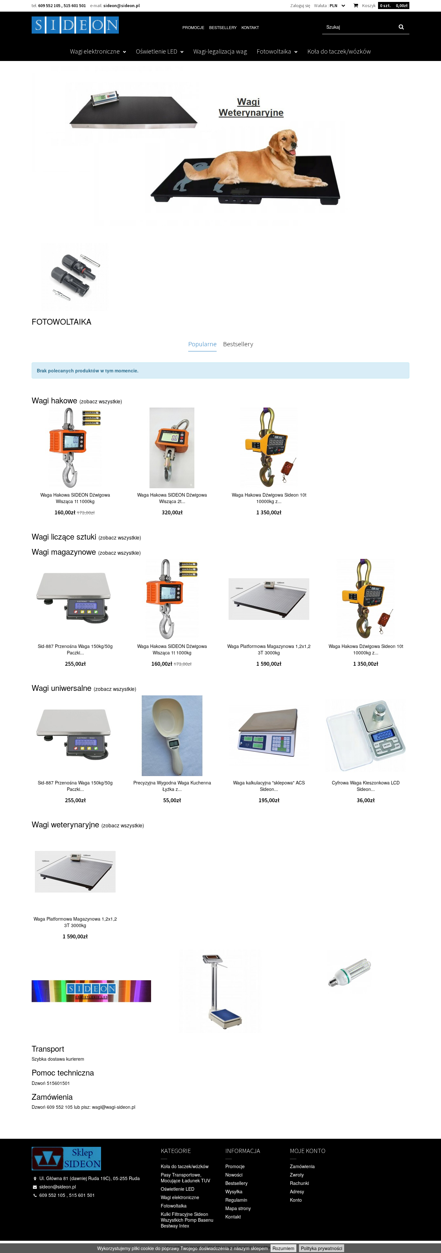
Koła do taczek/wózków (339, 51)
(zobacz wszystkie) (100, 401)
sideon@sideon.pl (121, 5)
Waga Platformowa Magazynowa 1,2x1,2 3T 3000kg (269, 649)
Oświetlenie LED (156, 51)
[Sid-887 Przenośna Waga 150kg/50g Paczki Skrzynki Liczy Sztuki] (75, 599)
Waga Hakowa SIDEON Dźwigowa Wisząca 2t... (172, 497)
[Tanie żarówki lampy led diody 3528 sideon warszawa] (349, 972)
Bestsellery (223, 27)
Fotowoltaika (274, 51)
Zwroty (297, 1174)
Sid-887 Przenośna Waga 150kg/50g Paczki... (75, 649)
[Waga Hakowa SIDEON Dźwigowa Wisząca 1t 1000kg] (75, 448)
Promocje (193, 27)
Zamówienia (302, 1166)
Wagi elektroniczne (95, 51)
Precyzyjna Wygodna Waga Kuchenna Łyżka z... (172, 785)
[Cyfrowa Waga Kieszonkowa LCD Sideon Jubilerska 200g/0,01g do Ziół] (365, 735)
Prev (41, 157)
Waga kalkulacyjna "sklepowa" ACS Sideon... (269, 785)
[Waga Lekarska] (220, 991)
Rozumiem (283, 1248)
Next (401, 157)
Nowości (233, 1174)
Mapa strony (238, 1208)
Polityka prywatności (321, 1248)
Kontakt (250, 27)
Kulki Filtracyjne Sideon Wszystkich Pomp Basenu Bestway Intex (187, 1220)
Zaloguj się (300, 5)
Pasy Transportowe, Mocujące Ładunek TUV (185, 1177)
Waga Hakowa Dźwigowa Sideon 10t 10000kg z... (269, 497)
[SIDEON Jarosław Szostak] (75, 25)
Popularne (202, 343)
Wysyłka (233, 1191)
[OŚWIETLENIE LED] (220, 151)
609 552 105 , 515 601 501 (62, 5)
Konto (296, 1200)
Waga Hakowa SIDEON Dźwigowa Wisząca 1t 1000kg (75, 497)
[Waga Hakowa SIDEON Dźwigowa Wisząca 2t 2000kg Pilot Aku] (172, 448)
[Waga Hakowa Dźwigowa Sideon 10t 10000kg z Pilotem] (269, 448)
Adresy (297, 1191)
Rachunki (299, 1183)
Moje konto (307, 1151)
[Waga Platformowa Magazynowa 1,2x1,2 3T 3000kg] (269, 599)
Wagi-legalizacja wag (220, 51)
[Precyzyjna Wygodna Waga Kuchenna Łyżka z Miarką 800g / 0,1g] (172, 735)
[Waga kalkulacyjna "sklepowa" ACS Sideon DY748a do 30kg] (269, 735)
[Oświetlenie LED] (91, 991)
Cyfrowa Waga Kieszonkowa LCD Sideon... (366, 785)
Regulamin (236, 1200)
